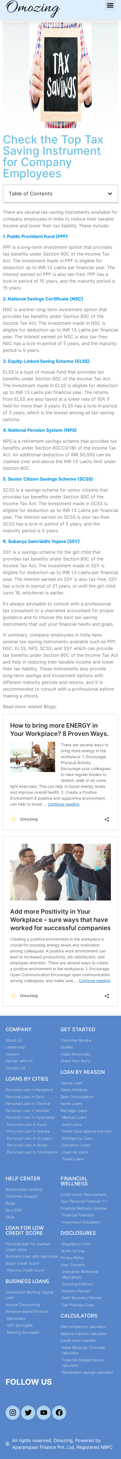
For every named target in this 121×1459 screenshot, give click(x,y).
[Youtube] (44, 1413)
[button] (110, 5)
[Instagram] (13, 1413)
